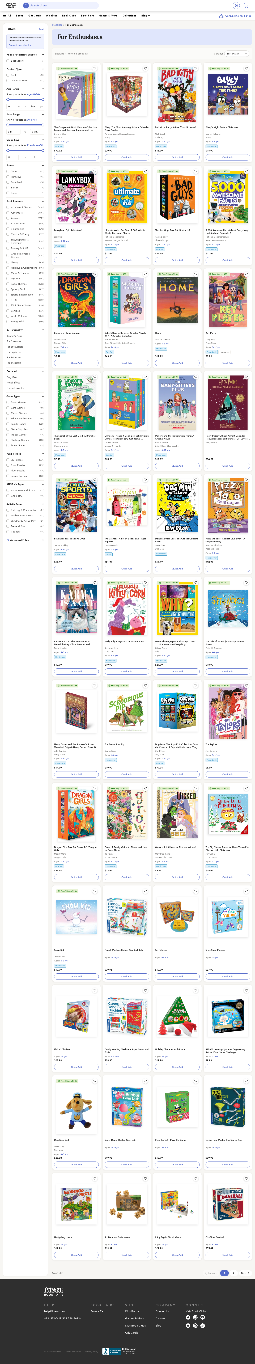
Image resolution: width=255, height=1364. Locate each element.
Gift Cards (34, 15)
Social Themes (19, 284)
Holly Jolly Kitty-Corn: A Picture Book (124, 641)
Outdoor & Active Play (23, 521)
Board (14, 193)
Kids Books (132, 1311)
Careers (160, 1318)
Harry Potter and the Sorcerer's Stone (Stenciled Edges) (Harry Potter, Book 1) (75, 746)
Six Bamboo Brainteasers (117, 1237)
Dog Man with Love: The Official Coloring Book (176, 540)
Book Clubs (69, 15)
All (9, 15)
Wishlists (51, 15)
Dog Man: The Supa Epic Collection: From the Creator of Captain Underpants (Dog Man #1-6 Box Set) (176, 747)
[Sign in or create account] (236, 5)
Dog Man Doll (61, 1140)
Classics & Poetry (20, 234)
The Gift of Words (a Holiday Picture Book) (225, 643)
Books (19, 15)
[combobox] (61, 5)
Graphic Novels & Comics (20, 255)
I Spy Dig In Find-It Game (168, 1237)
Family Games (18, 424)
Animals (15, 218)
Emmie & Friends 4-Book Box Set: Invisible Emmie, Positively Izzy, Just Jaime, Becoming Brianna (127, 438)
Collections (129, 15)
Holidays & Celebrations (24, 267)
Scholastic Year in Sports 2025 (70, 538)
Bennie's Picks (14, 336)
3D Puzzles (17, 460)
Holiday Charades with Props (170, 1049)
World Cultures (19, 316)
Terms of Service (73, 1351)
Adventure (17, 212)
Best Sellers (17, 60)
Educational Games (21, 418)
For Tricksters (13, 363)
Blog (144, 15)
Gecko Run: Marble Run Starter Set (224, 1140)
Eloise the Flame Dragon (66, 333)
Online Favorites (15, 388)
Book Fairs (87, 15)
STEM (14, 300)
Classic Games (19, 413)
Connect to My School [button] (238, 16)
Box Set (15, 187)
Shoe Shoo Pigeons (215, 950)
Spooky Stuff (18, 289)
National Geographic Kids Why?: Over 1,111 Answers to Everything (175, 643)
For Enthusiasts (14, 346)
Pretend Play (18, 526)
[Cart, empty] (246, 5)
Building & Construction (24, 510)
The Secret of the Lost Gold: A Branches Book (75, 437)
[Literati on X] (188, 1326)
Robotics (15, 531)
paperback (111, 146)
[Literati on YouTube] (202, 1318)
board (108, 554)
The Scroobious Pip (114, 744)
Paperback (17, 182)
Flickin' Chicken (62, 1049)
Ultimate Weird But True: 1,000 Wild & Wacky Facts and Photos (125, 232)
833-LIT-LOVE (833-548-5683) (62, 1318)
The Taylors (211, 744)
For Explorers (13, 352)
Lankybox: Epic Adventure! (68, 230)
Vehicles (15, 311)
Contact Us (162, 1311)
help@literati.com (55, 1311)
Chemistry (16, 495)
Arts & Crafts (18, 223)
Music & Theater (20, 273)
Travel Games (18, 445)
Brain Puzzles (18, 465)
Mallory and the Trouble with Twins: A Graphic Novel (174, 437)
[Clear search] (95, 5)
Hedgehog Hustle (63, 1237)
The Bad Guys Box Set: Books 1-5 (172, 230)
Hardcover (16, 177)
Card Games (18, 407)
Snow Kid (59, 950)
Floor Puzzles (18, 470)
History (15, 262)
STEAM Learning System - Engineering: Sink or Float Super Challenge (226, 1051)
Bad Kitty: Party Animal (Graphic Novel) (175, 127)
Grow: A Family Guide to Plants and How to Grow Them (126, 849)
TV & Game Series (21, 305)
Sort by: (218, 53)
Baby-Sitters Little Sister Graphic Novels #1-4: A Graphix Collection (125, 334)
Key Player (211, 333)
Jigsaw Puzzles (19, 476)
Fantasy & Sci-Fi (19, 248)
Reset (41, 29)
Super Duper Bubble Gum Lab (120, 1140)
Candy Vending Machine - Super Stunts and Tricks (127, 1051)
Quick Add (76, 157)
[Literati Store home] (11, 5)
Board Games (18, 402)
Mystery (15, 278)
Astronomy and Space (23, 490)
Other (14, 171)
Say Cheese (161, 950)
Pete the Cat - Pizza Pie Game (170, 1140)
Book (13, 75)
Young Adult (17, 321)
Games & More (108, 15)
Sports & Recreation (22, 294)
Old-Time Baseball (215, 1237)
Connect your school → (20, 45)
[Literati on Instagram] (195, 1318)
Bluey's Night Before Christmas (222, 127)
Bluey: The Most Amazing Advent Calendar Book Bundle (127, 129)
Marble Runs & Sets (22, 515)
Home (158, 333)
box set (59, 146)
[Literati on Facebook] (188, 1318)
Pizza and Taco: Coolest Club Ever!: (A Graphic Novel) (225, 540)
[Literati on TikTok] (202, 1326)
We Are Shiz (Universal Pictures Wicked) (175, 847)
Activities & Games (21, 207)
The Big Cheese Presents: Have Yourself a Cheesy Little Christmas (227, 849)
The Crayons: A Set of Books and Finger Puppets (125, 540)
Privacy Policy (91, 1351)
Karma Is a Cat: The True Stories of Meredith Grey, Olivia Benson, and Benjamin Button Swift (72, 644)
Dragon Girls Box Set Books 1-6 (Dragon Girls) (75, 849)
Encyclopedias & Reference (20, 241)
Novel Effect (13, 382)
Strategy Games (20, 440)
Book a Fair (98, 1311)
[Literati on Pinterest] (195, 1326)
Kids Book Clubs (135, 1326)
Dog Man (11, 377)
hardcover (161, 146)
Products (57, 25)
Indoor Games (19, 434)
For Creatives (13, 341)
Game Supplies (19, 429)
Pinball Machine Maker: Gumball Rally (124, 950)
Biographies (17, 229)
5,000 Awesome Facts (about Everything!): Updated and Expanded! (228, 232)
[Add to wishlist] (94, 68)
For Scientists (13, 357)
